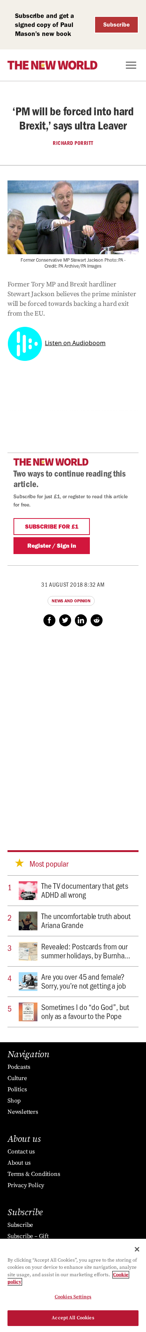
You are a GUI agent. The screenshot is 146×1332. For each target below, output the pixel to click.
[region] (73, 1285)
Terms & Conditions (33, 1174)
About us (18, 1163)
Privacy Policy (25, 1185)
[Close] (137, 1249)
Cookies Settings (73, 1297)
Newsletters (22, 1112)
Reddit (97, 620)
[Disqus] (73, 731)
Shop (14, 1100)
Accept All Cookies (73, 1318)
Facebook (49, 620)
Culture (17, 1078)
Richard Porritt (73, 143)
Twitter (65, 620)
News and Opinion (71, 600)
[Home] (52, 65)
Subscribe (116, 24)
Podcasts (18, 1067)
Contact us (21, 1151)
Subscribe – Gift (28, 1236)
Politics (17, 1089)
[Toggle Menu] (131, 65)
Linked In (81, 620)
